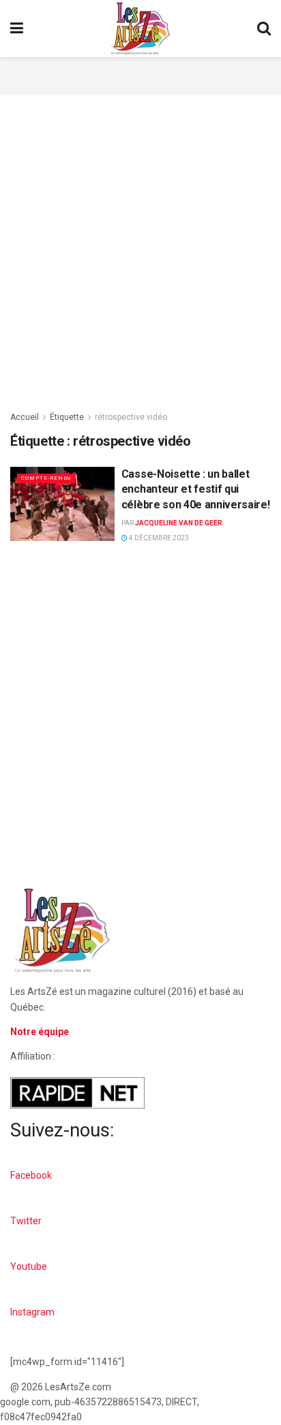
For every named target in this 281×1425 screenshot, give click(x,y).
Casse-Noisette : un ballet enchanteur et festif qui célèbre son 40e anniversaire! (195, 489)
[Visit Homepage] (140, 28)
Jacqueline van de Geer (178, 523)
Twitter (26, 1220)
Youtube (28, 1266)
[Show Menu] (16, 28)
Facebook (31, 1175)
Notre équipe (39, 1031)
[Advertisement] (140, 74)
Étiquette (67, 417)
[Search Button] (264, 28)
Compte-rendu (46, 478)
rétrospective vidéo (131, 417)
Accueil (24, 417)
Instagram (32, 1312)
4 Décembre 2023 (158, 538)
